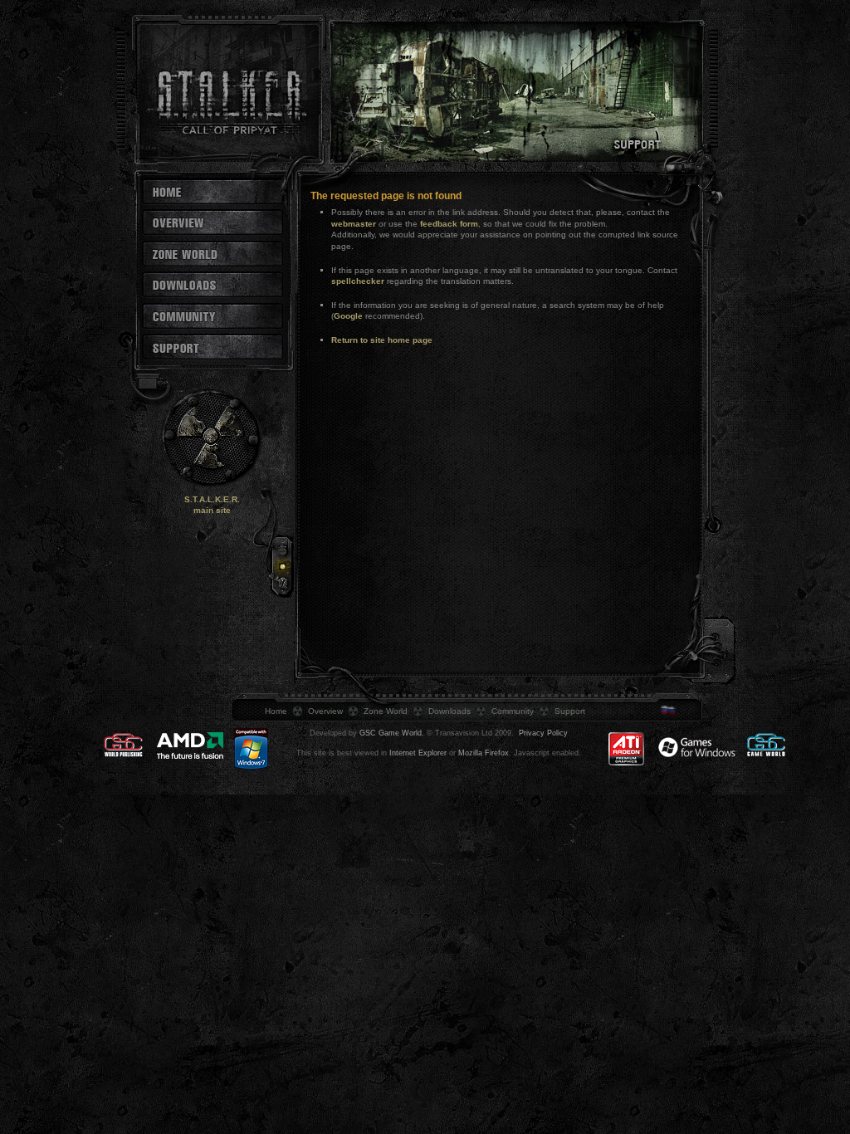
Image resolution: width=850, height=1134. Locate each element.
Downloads (449, 711)
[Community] (212, 326)
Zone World (386, 711)
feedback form (449, 223)
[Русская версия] (678, 712)
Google (348, 315)
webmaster (353, 223)
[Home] (212, 202)
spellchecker (357, 281)
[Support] (212, 357)
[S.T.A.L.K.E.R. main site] (201, 487)
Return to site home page (381, 340)
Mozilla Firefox (483, 753)
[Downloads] (212, 295)
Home (276, 711)
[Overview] (212, 232)
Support (569, 711)
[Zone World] (212, 264)
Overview (325, 711)
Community (512, 711)
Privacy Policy (543, 733)
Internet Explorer (418, 753)
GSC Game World (390, 733)
